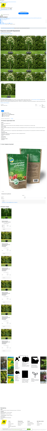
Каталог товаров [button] (6, 25)
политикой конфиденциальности (16, 429)
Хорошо (29, 429)
